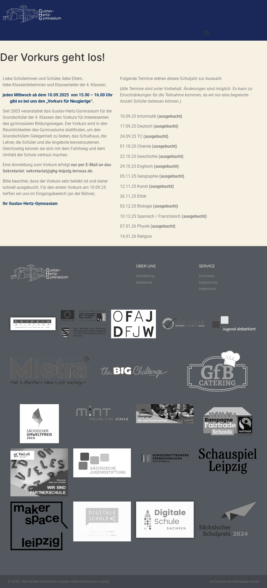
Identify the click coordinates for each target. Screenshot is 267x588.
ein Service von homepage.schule (234, 581)
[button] (206, 32)
